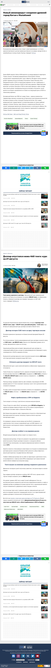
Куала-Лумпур (33, 118)
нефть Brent (20, 509)
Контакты (32, 662)
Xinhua (34, 53)
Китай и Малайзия (8, 118)
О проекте (19, 662)
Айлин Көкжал (45, 264)
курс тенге (6, 506)
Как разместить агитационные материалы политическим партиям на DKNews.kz (25, 652)
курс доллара (15, 506)
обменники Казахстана (9, 509)
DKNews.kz (16, 301)
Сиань (26, 118)
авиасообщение (18, 118)
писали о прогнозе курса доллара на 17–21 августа (25, 498)
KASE (43, 506)
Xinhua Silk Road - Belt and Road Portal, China (16, 114)
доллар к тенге (23, 506)
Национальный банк (34, 506)
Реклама (25, 662)
